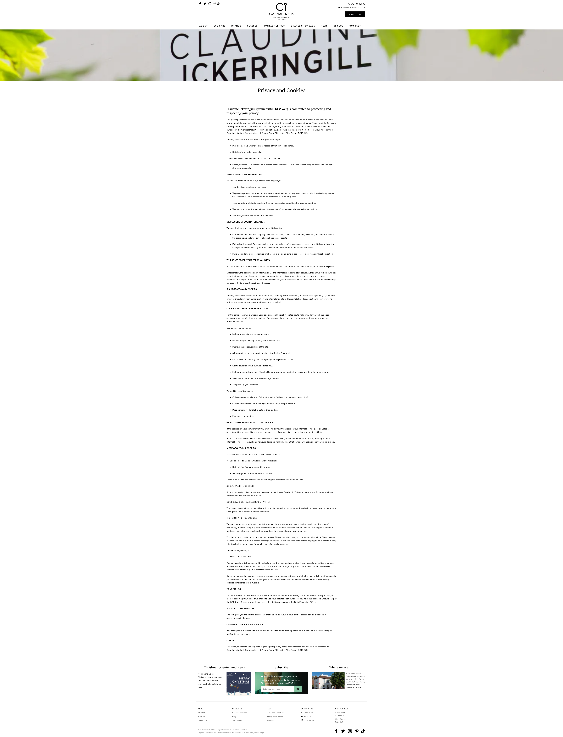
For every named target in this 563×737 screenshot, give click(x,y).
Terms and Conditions (275, 713)
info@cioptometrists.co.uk (353, 7)
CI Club (339, 26)
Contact (355, 26)
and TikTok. (290, 683)
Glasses (252, 26)
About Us (202, 713)
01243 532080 (358, 3)
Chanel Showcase (303, 26)
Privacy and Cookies (275, 716)
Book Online (355, 14)
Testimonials (237, 720)
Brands (236, 26)
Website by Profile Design (255, 732)
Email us (307, 716)
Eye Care (219, 26)
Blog (234, 716)
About (203, 26)
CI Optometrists (281, 11)
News (324, 26)
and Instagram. (277, 683)
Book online (308, 720)
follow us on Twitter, (281, 680)
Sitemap (270, 720)
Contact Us (202, 720)
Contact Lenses (274, 26)
